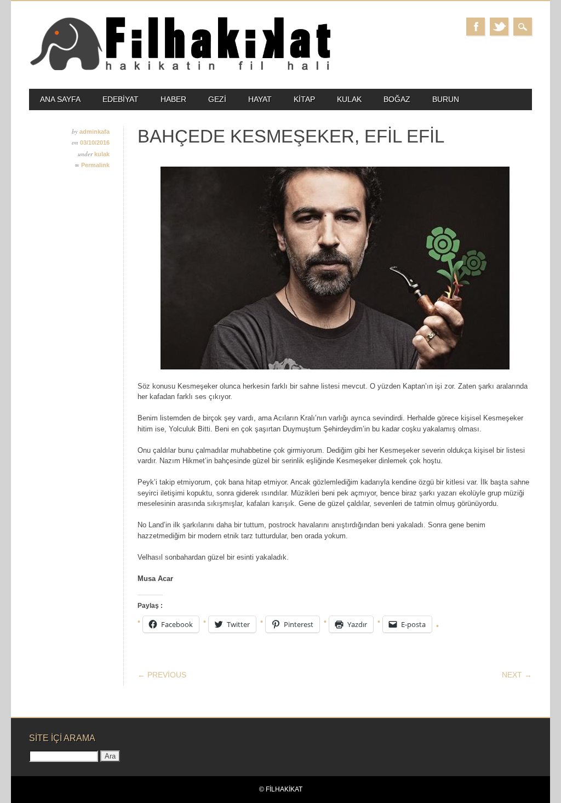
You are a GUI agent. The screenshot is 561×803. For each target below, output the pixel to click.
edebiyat (120, 99)
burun (445, 99)
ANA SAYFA (60, 99)
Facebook (475, 27)
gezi (217, 99)
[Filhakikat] (179, 69)
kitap (304, 99)
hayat (260, 99)
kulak (349, 99)
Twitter (499, 27)
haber (173, 99)
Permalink (95, 165)
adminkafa (94, 131)
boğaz (396, 99)
